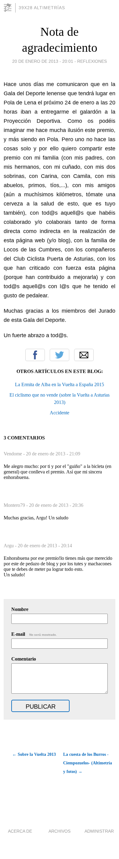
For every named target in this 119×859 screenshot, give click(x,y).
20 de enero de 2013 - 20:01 (42, 61)
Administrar (99, 831)
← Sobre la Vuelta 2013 (34, 754)
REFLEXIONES (92, 61)
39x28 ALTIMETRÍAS (42, 7)
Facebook (35, 355)
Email (84, 355)
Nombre (19, 609)
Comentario (23, 658)
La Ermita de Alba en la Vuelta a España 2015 (59, 384)
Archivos (59, 831)
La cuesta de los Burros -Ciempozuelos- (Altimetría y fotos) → (87, 763)
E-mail (34, 634)
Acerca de (20, 831)
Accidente (59, 412)
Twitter (59, 355)
